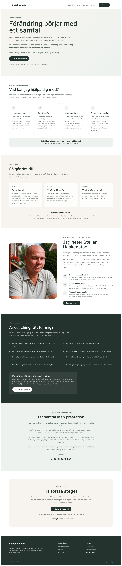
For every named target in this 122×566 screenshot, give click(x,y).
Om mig (85, 5)
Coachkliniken (19, 5)
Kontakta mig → (90, 552)
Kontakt (92, 5)
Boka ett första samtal (19, 58)
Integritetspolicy (108, 562)
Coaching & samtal (74, 5)
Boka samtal (104, 5)
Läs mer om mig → (71, 303)
